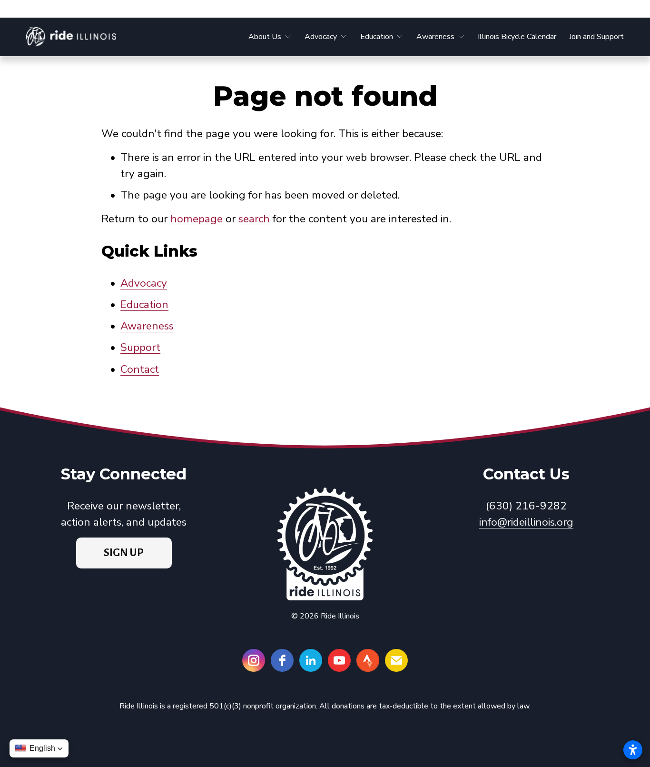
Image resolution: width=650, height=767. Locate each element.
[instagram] (253, 660)
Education (144, 304)
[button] (39, 748)
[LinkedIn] (310, 660)
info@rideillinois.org (526, 522)
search (254, 218)
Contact (139, 369)
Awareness (147, 326)
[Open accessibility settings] (632, 749)
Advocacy (143, 283)
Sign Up (124, 552)
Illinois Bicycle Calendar (517, 36)
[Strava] (367, 660)
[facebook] (282, 660)
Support (140, 347)
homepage (196, 218)
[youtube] (339, 660)
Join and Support (596, 36)
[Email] (396, 660)
